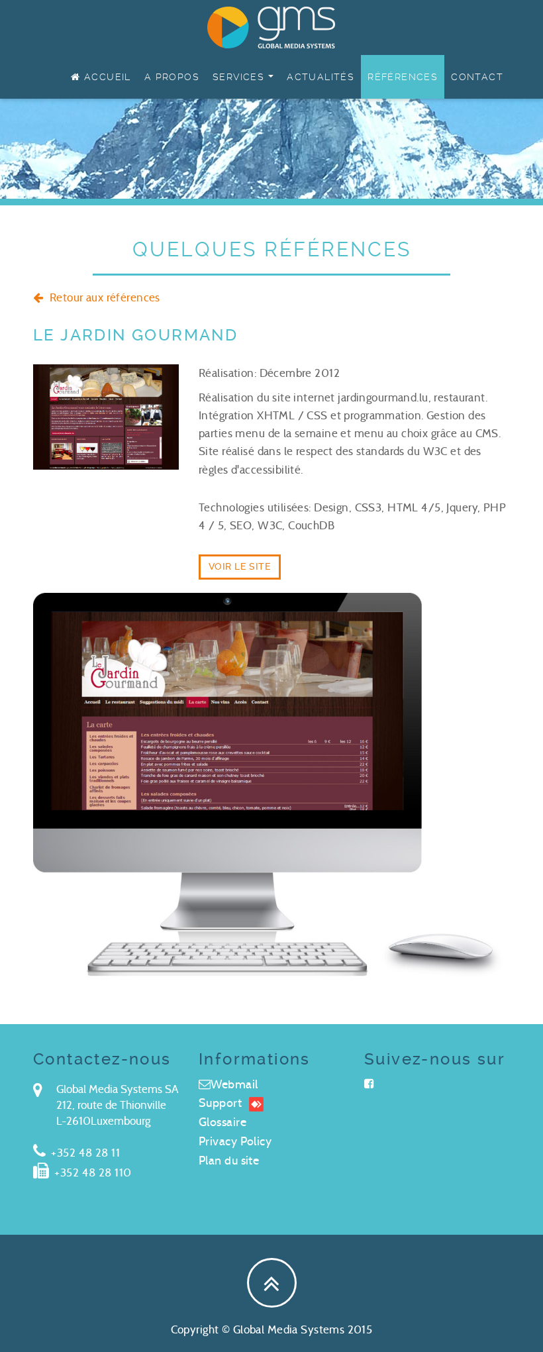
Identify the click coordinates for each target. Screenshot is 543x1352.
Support (220, 1103)
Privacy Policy (235, 1141)
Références (403, 77)
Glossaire (222, 1122)
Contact (477, 77)
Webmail (234, 1084)
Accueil (106, 77)
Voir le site (240, 566)
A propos (171, 77)
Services (246, 82)
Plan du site (229, 1160)
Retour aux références (103, 298)
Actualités (320, 77)
